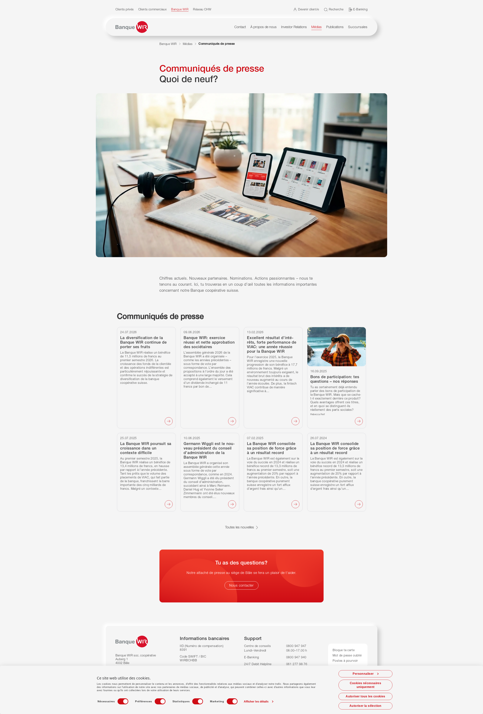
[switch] (156, 700)
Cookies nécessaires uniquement (365, 685)
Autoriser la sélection (365, 705)
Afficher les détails (256, 701)
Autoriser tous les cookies (365, 696)
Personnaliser (363, 673)
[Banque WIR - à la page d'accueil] (131, 27)
